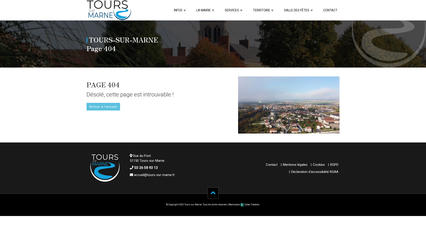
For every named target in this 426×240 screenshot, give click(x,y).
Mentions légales (295, 165)
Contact (330, 10)
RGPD (334, 165)
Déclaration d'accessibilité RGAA (314, 172)
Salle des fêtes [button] (296, 10)
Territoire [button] (261, 10)
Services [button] (232, 10)
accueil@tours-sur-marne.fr (154, 175)
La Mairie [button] (203, 10)
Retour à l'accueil (103, 106)
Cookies (319, 165)
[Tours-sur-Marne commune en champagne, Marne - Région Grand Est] (109, 10)
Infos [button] (178, 10)
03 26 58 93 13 (146, 168)
